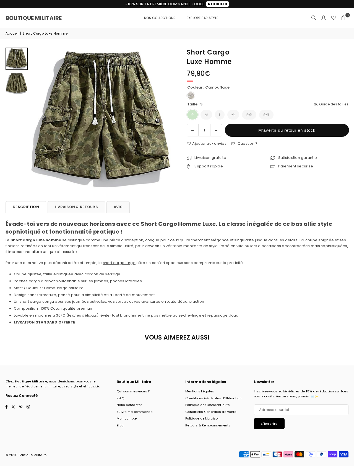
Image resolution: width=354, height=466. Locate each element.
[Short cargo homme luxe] (16, 58)
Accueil (12, 33)
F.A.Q (120, 398)
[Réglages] (324, 18)
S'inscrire (269, 423)
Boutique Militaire (34, 18)
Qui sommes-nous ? (133, 391)
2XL (249, 114)
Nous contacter (129, 405)
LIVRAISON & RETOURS (76, 206)
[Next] (165, 119)
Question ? (246, 143)
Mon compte (127, 418)
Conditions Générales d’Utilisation (213, 398)
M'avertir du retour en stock (287, 130)
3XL (266, 114)
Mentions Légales (199, 391)
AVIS (118, 206)
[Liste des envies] (334, 18)
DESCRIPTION (26, 206)
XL (233, 114)
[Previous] (38, 119)
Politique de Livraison (202, 418)
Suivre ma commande (135, 412)
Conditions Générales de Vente (210, 412)
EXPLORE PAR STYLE (202, 17)
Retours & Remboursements (207, 425)
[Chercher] (314, 18)
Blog (120, 425)
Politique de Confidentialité (207, 405)
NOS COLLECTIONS (160, 17)
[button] (343, 18)
